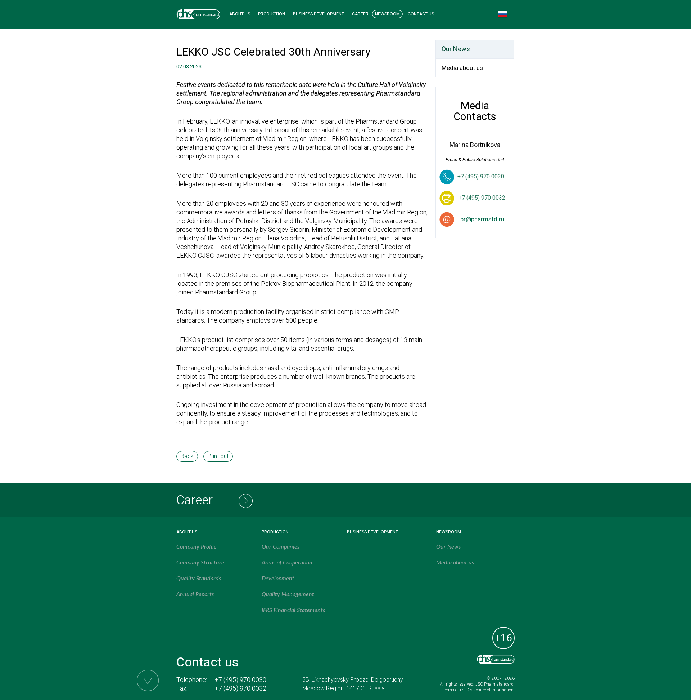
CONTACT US (421, 14)
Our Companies (280, 547)
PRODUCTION (271, 14)
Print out (218, 456)
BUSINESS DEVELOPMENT (318, 14)
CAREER (360, 14)
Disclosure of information (490, 689)
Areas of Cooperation (287, 563)
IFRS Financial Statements (293, 610)
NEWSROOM (387, 14)
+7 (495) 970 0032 (240, 688)
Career (194, 500)
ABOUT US (239, 14)
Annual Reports (195, 594)
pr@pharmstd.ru (482, 219)
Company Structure (200, 563)
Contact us (207, 662)
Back (187, 456)
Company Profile (196, 547)
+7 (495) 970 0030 (480, 176)
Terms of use (454, 689)
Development (278, 578)
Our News (456, 49)
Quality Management (288, 594)
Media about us (462, 67)
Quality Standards (198, 578)
